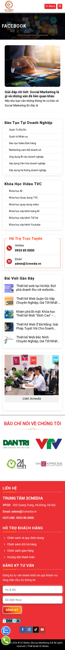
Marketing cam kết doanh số (25, 149)
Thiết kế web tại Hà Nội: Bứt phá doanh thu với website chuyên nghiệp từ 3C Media (36, 288)
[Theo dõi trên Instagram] (29, 630)
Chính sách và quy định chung (25, 538)
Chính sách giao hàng (20, 550)
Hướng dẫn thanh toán (21, 557)
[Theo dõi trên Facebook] (23, 630)
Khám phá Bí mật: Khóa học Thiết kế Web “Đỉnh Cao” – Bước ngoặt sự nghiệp (35, 313)
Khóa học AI (15, 191)
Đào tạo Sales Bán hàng (22, 143)
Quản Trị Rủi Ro (17, 129)
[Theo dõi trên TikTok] (36, 630)
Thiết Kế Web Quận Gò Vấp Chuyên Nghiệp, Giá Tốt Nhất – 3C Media (38, 300)
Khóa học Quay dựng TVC (23, 197)
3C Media (44, 646)
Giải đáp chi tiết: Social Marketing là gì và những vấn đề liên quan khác (32, 94)
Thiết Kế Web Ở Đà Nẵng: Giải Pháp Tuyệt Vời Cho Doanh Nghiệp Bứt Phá (37, 326)
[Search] (59, 6)
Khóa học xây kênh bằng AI (24, 211)
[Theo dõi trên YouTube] (42, 630)
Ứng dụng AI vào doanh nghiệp (26, 156)
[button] (50, 6)
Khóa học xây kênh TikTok (23, 217)
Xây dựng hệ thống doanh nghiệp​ (27, 170)
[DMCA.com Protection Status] (12, 620)
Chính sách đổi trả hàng (21, 544)
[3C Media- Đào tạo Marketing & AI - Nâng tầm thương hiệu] (14, 6)
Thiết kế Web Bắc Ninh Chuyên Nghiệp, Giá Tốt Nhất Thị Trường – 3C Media (36, 339)
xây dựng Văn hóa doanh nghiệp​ (27, 163)
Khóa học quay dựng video (24, 204)
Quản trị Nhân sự (18, 136)
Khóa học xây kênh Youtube (24, 224)
